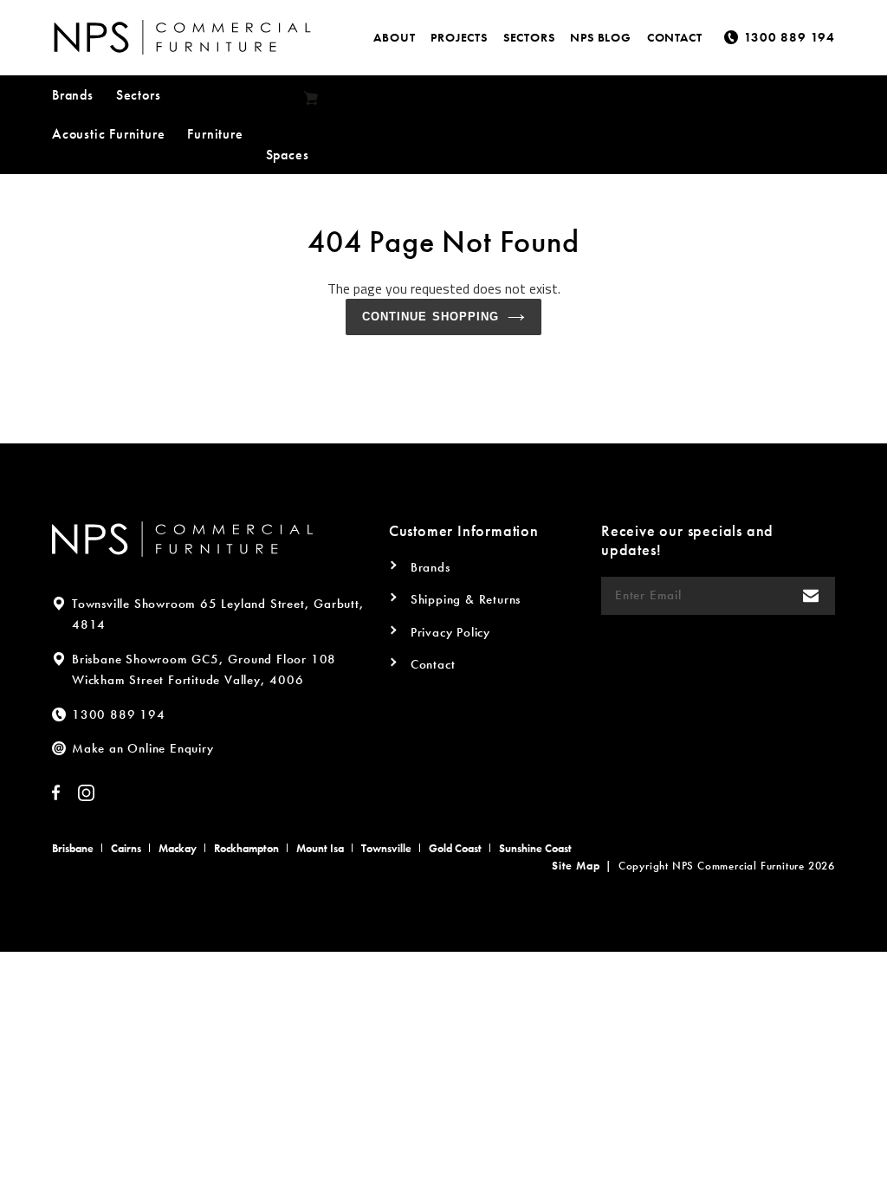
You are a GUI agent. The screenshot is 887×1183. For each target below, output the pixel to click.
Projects (459, 37)
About (394, 37)
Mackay (178, 848)
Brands (73, 95)
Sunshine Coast (535, 848)
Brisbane (73, 848)
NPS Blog (600, 37)
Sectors (529, 37)
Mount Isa (320, 848)
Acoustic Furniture (108, 134)
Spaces (287, 154)
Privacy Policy (450, 632)
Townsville (386, 848)
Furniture (215, 134)
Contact (674, 37)
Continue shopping (430, 316)
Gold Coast (455, 848)
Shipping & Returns (466, 599)
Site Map (575, 865)
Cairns (126, 848)
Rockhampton (246, 848)
